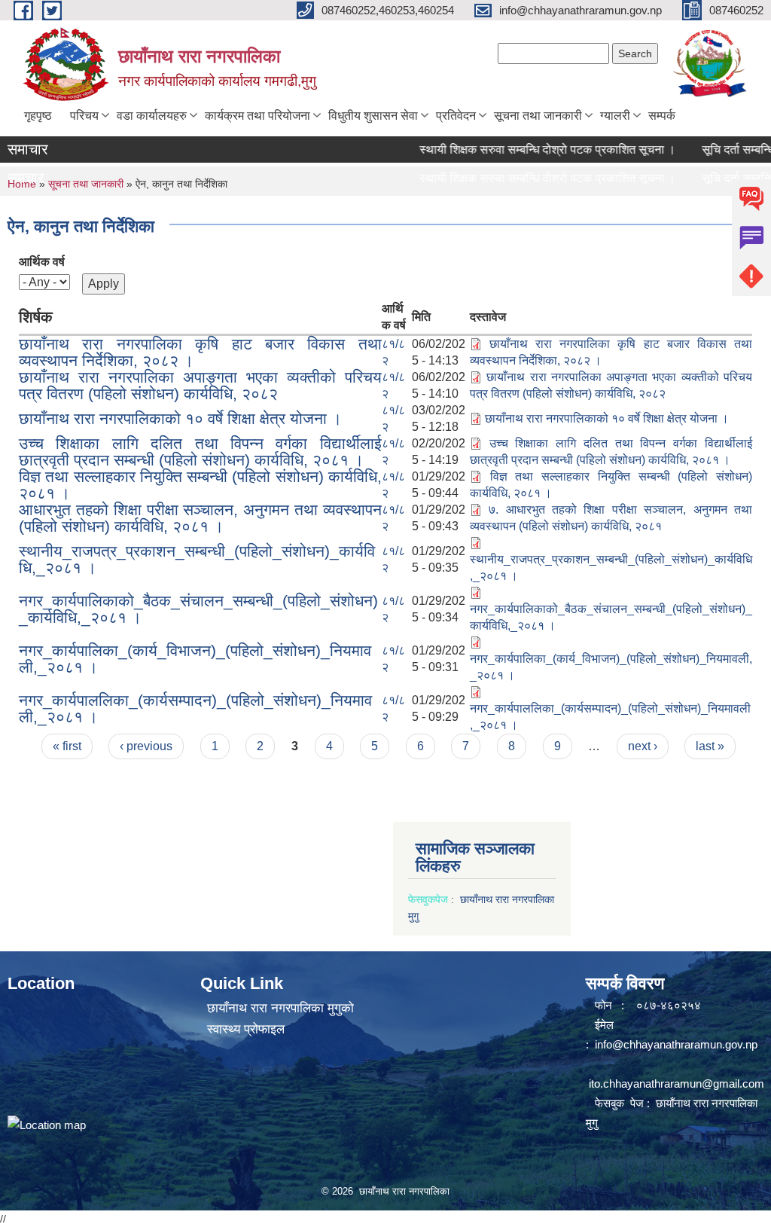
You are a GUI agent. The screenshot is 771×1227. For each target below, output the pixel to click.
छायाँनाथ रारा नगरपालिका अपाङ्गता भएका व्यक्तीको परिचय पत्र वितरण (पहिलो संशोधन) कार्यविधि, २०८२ (200, 385)
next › (642, 746)
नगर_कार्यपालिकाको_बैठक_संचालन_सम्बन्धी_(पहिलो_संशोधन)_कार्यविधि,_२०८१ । (198, 609)
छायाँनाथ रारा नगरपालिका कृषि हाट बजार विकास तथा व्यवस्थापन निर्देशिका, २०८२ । (200, 352)
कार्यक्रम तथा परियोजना (257, 115)
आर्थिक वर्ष (42, 261)
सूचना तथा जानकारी (538, 115)
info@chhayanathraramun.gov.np (676, 1044)
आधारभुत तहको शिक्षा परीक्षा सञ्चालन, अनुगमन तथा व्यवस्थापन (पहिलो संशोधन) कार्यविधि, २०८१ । (200, 518)
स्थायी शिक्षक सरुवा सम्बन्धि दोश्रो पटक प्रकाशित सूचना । (529, 149)
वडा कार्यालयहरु (152, 115)
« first (67, 746)
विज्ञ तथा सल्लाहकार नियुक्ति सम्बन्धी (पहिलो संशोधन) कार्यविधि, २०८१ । (200, 485)
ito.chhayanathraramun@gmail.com (676, 1083)
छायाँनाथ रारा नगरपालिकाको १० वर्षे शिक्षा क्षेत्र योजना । (180, 418)
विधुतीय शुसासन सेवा (373, 115)
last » (710, 746)
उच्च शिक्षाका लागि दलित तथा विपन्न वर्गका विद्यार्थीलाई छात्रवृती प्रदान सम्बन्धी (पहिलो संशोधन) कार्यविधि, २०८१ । (200, 452)
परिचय (84, 115)
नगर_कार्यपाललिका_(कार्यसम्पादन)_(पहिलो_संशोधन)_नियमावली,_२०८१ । (195, 708)
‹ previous (146, 746)
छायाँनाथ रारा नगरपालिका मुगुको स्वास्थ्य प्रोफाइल (280, 1018)
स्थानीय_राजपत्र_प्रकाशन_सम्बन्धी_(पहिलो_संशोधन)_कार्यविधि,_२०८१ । (197, 559)
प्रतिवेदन (456, 115)
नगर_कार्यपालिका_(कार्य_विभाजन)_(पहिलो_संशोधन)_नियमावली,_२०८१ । (195, 659)
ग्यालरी (615, 115)
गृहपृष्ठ (38, 115)
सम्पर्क (661, 115)
